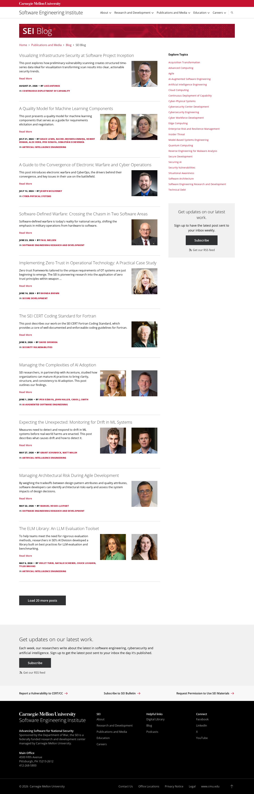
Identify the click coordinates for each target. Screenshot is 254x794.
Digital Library (155, 719)
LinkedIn (201, 725)
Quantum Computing (180, 145)
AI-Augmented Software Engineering (189, 79)
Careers (102, 744)
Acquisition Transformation (184, 62)
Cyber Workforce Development (186, 117)
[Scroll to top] (233, 786)
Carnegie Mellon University (47, 786)
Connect (201, 714)
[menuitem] (52, 12)
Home (23, 45)
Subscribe (201, 240)
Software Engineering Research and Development (197, 184)
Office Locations (148, 786)
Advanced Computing (180, 68)
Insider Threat (176, 134)
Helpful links (154, 714)
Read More (25, 78)
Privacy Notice (174, 786)
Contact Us (126, 786)
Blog (69, 45)
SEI (99, 714)
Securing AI (175, 162)
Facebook (202, 719)
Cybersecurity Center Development (188, 106)
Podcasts (152, 732)
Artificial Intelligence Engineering (187, 84)
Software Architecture (181, 178)
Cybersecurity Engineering (183, 112)
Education (103, 738)
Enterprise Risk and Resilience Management (194, 128)
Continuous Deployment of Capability (190, 95)
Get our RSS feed (203, 250)
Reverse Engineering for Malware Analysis (192, 151)
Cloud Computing (178, 90)
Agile (171, 73)
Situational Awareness (181, 173)
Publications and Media (46, 45)
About (101, 719)
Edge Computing (178, 123)
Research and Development (115, 725)
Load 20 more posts (42, 600)
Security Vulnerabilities (181, 167)
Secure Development (180, 156)
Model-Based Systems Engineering (188, 140)
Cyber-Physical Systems (182, 101)
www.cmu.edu (210, 786)
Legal (192, 786)
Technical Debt (177, 189)
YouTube (202, 738)
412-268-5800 (27, 765)
